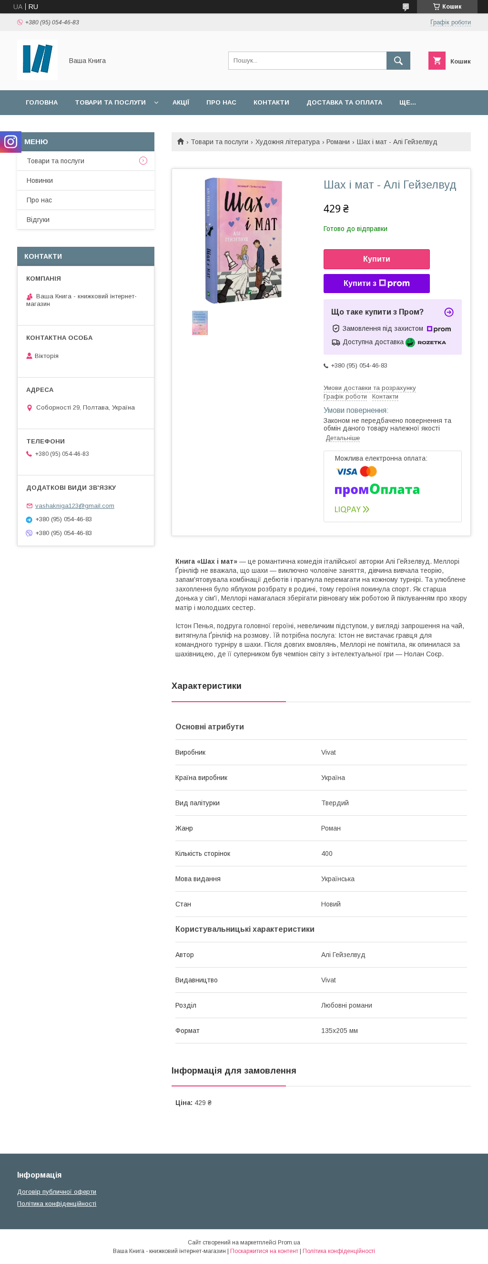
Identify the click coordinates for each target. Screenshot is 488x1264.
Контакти (271, 102)
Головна (42, 102)
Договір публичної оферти (56, 1191)
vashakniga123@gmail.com (74, 505)
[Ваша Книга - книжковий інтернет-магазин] (37, 78)
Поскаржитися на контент (264, 1251)
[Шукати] (398, 61)
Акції (181, 102)
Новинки (40, 180)
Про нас (221, 102)
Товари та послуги (110, 102)
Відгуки (38, 219)
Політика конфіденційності (56, 1203)
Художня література (287, 142)
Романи (338, 142)
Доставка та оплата (344, 102)
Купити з (360, 283)
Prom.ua (289, 1242)
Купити (376, 259)
